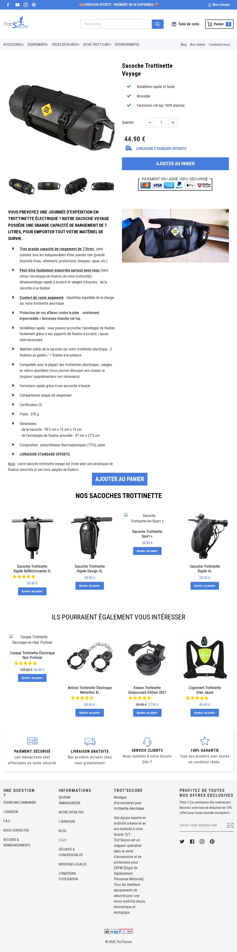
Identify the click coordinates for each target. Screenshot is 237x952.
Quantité (128, 122)
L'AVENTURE (67, 821)
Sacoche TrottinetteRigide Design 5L (90, 568)
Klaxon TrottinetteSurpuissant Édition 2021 (147, 690)
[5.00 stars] (25, 663)
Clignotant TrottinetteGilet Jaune (205, 690)
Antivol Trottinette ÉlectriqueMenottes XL (90, 690)
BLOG (62, 831)
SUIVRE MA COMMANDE (19, 802)
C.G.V (62, 840)
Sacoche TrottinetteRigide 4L (205, 568)
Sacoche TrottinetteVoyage (147, 69)
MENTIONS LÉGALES (73, 864)
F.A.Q (6, 821)
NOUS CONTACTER (16, 830)
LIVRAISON (10, 812)
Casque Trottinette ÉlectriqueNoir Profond (32, 655)
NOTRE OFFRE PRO (71, 812)
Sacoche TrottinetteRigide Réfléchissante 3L (32, 568)
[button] (82, 698)
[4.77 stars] (24, 576)
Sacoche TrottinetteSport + (147, 533)
